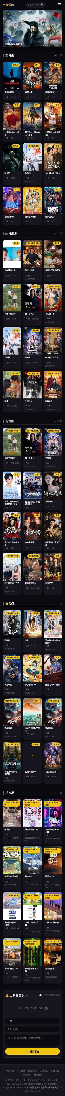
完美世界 (8, 728)
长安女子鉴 (49, 314)
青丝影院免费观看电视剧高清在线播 (42, 1087)
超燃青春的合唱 (31, 829)
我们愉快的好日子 (11, 583)
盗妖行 (7, 640)
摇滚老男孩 (49, 92)
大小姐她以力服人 (52, 173)
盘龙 (27, 640)
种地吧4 (28, 876)
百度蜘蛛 (32, 1070)
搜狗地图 (38, 1075)
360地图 (27, 1075)
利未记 (7, 173)
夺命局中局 (29, 542)
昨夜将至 (28, 401)
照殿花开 (49, 401)
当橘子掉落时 (10, 314)
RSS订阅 (21, 1070)
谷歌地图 (43, 1070)
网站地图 (10, 1070)
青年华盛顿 (9, 92)
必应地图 (55, 1070)
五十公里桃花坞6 (11, 968)
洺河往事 (28, 92)
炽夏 (6, 401)
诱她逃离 (49, 501)
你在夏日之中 (10, 270)
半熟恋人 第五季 (52, 922)
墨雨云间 (9, 44)
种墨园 (27, 173)
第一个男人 (29, 314)
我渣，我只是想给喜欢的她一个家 (11, 502)
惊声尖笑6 (49, 217)
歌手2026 (49, 876)
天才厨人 (8, 829)
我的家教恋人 (30, 583)
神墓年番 (8, 685)
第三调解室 (49, 968)
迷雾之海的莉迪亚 (52, 685)
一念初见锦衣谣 (51, 357)
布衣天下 (49, 583)
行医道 (27, 357)
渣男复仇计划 (30, 217)
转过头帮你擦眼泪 (52, 270)
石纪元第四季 (30, 772)
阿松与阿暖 (29, 270)
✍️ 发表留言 (32, 1051)
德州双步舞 (9, 217)
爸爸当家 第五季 (11, 876)
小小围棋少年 (30, 685)
